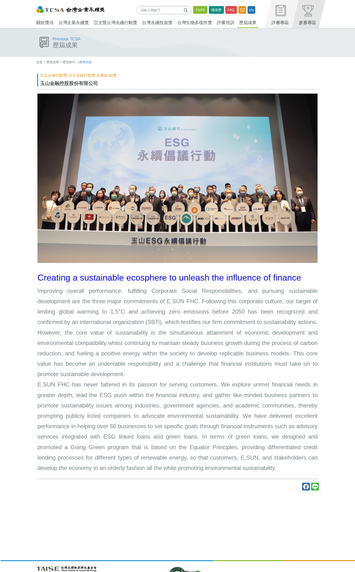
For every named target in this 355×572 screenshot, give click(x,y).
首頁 (39, 62)
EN (251, 10)
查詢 (186, 10)
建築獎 (216, 10)
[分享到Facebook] (306, 486)
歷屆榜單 (69, 62)
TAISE (200, 10)
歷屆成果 (52, 62)
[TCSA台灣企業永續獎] (70, 9)
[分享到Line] (315, 486)
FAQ (231, 10)
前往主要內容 (15, 3)
